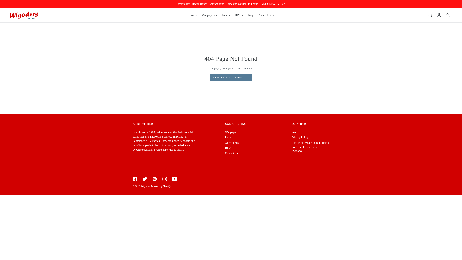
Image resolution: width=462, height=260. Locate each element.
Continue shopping (228, 77)
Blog (228, 148)
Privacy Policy (300, 137)
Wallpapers (231, 132)
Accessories (232, 142)
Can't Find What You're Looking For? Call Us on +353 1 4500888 (310, 147)
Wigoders (145, 186)
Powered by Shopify (161, 186)
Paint (228, 137)
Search (295, 132)
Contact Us (231, 153)
